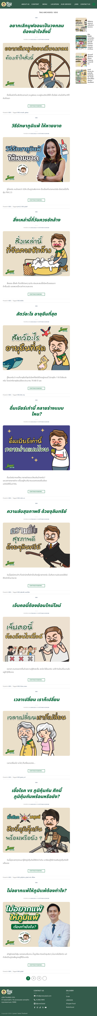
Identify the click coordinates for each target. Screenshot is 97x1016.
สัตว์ (21, 395)
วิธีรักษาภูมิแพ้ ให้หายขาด (36, 125)
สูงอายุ (21, 777)
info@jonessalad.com (43, 996)
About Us (25, 4)
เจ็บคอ (21, 686)
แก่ (24, 777)
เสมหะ (25, 686)
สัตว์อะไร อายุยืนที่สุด (36, 314)
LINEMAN (69, 1000)
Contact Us (85, 4)
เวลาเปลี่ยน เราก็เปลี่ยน (36, 699)
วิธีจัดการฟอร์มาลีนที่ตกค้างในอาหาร (90, 24)
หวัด (30, 877)
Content (35, 4)
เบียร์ (21, 498)
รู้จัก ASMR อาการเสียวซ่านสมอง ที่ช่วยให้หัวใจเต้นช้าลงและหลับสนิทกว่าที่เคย (91, 42)
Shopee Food (70, 1003)
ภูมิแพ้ (25, 207)
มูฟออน (26, 113)
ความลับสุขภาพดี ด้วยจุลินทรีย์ (36, 511)
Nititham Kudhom (43, 39)
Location (55, 4)
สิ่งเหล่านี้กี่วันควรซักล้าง (36, 220)
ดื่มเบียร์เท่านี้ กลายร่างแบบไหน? (36, 411)
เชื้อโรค (33, 877)
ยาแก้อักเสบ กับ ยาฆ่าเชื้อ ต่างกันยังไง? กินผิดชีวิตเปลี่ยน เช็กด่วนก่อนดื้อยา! (91, 76)
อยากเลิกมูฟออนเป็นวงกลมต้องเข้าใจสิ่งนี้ (36, 28)
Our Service (66, 4)
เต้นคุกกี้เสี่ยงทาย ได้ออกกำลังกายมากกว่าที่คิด (90, 59)
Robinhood (70, 1007)
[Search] (93, 4)
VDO (36, 18)
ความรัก (22, 113)
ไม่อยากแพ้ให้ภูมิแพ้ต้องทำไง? (36, 890)
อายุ (24, 395)
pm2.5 (19, 207)
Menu (44, 4)
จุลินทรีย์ (22, 592)
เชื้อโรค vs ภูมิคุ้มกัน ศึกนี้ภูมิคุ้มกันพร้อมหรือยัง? (36, 793)
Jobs (76, 4)
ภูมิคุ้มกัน (22, 877)
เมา (24, 498)
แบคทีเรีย (27, 592)
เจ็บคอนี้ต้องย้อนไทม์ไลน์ (36, 605)
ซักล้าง (21, 301)
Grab (68, 996)
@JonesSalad (40, 1003)
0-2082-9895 (40, 1000)
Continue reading (36, 106)
